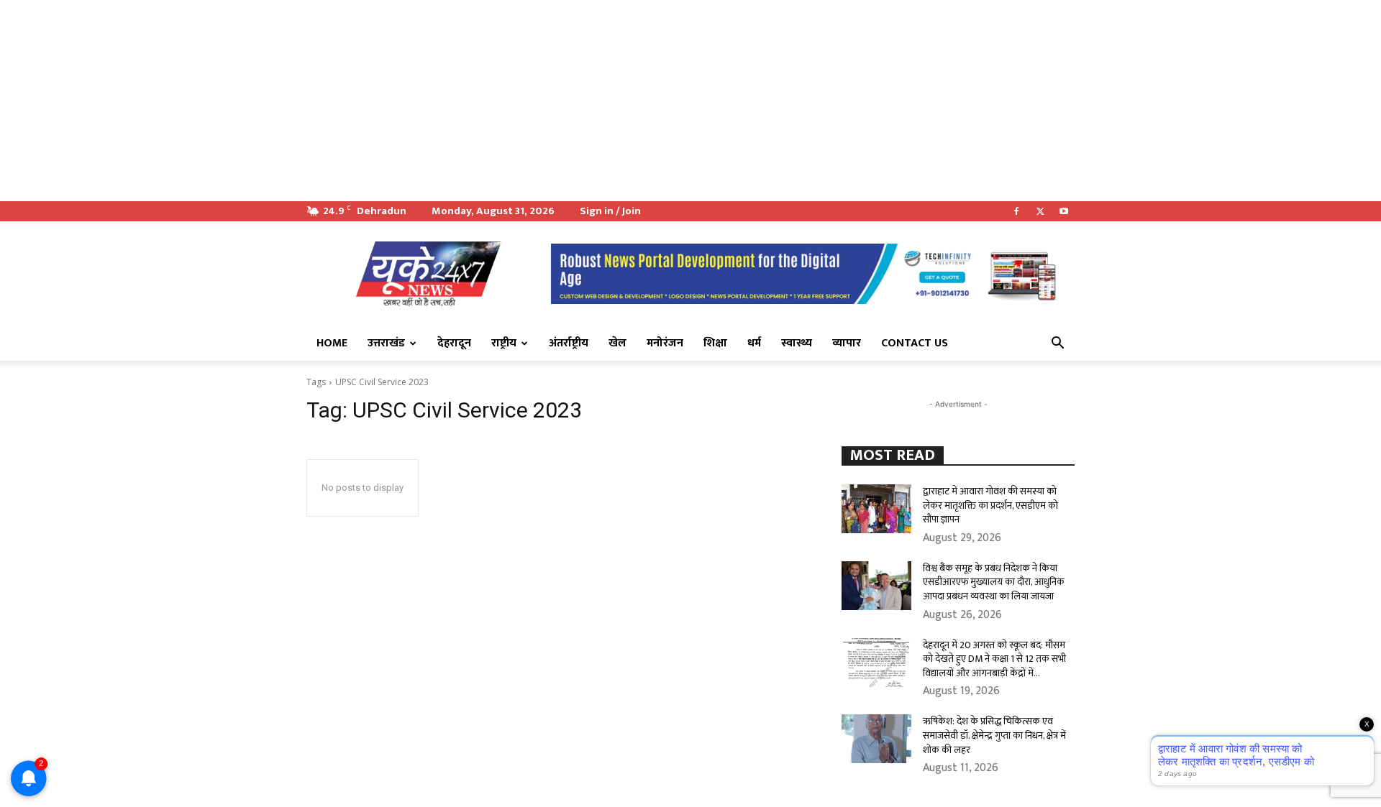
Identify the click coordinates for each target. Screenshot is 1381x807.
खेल (617, 343)
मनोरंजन (665, 343)
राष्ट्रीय (503, 343)
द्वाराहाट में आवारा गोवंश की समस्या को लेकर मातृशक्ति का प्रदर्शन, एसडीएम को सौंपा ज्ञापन (990, 505)
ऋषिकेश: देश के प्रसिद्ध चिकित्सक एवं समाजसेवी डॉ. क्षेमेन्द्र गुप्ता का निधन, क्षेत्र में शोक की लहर (994, 735)
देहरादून (454, 343)
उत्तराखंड (386, 343)
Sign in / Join (610, 211)
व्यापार (846, 343)
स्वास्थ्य (796, 343)
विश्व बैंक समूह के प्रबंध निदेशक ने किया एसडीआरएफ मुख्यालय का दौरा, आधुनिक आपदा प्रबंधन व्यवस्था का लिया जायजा (994, 582)
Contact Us (914, 343)
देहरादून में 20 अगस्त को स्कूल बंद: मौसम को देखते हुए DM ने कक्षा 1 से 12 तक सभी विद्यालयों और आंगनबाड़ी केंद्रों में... (994, 659)
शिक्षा (715, 343)
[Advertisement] (431, 100)
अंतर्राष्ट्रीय (568, 343)
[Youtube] (1064, 211)
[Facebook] (1016, 211)
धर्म (754, 343)
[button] (1057, 344)
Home (331, 343)
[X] (1040, 211)
